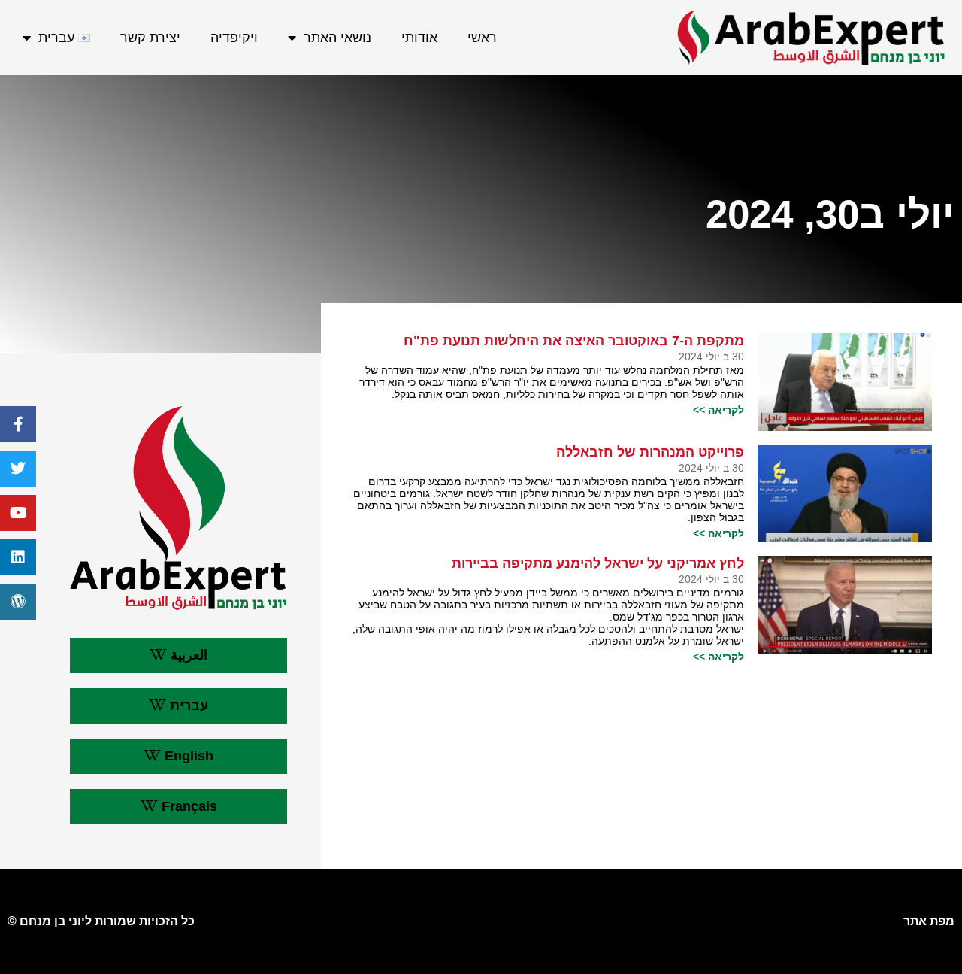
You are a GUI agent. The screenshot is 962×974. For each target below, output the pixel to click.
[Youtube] (18, 513)
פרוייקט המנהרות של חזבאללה (650, 452)
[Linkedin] (18, 557)
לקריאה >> (718, 410)
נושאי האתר (337, 37)
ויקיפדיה (234, 37)
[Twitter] (18, 469)
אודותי (419, 37)
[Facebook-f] (18, 424)
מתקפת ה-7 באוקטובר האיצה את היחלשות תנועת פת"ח (574, 340)
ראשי (482, 37)
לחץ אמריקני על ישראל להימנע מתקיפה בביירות (598, 563)
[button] (178, 655)
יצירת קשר (150, 37)
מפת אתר (928, 921)
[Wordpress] (18, 602)
